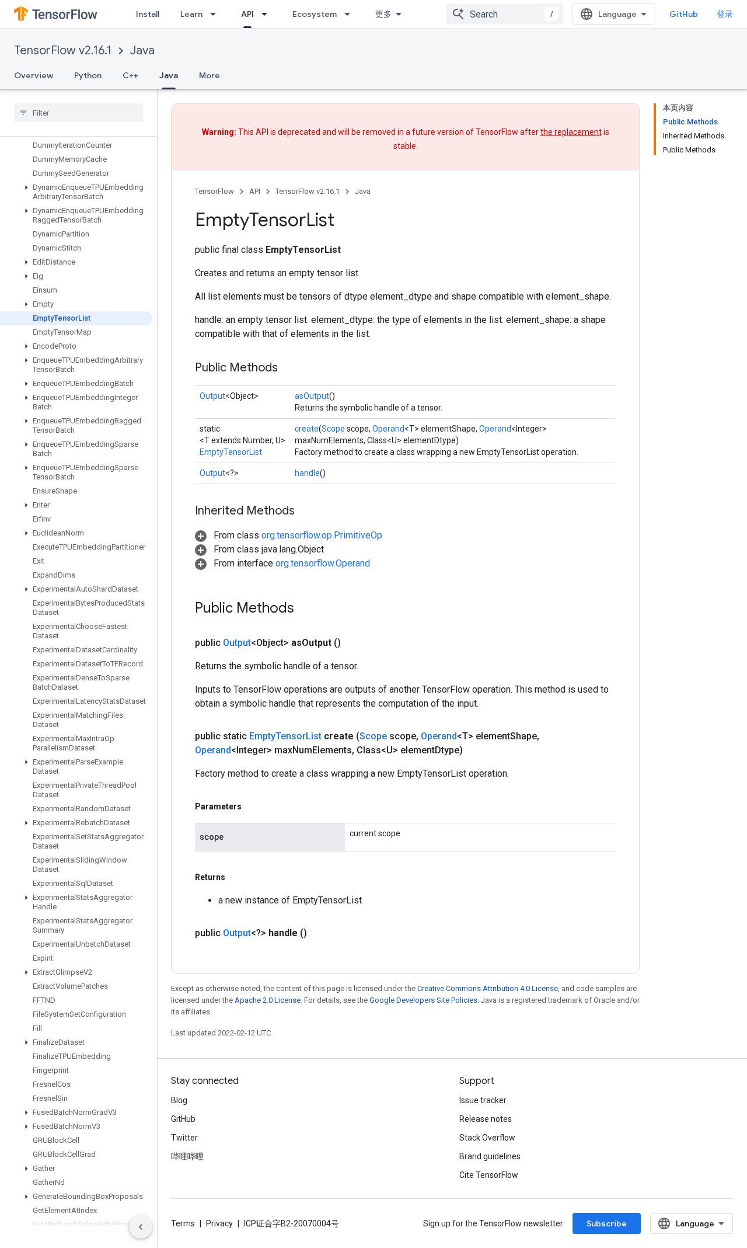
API (247, 14)
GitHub (683, 14)
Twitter (184, 1137)
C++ (130, 75)
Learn (191, 14)
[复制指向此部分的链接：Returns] (237, 877)
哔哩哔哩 (187, 1156)
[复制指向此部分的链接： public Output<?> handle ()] (321, 933)
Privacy (219, 1223)
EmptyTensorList (231, 452)
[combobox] (504, 14)
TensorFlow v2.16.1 (62, 50)
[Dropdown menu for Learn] (217, 14)
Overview (33, 75)
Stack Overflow (487, 1137)
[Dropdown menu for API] (268, 14)
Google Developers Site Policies (423, 1000)
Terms (183, 1223)
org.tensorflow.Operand (322, 563)
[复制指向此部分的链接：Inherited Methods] (306, 512)
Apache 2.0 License (268, 1000)
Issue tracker (483, 1100)
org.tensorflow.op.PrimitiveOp (321, 535)
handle (307, 473)
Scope (333, 428)
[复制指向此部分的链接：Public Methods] (289, 368)
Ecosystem (314, 14)
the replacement (571, 132)
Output (212, 396)
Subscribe (607, 1223)
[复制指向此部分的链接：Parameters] (253, 806)
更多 (383, 14)
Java (142, 50)
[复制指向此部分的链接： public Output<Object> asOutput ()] (354, 643)
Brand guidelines (490, 1156)
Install (147, 14)
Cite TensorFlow (488, 1175)
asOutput (312, 396)
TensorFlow (214, 191)
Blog (179, 1100)
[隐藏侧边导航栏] (140, 1227)
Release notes (485, 1119)
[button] (76, 192)
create (307, 428)
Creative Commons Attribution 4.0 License (487, 988)
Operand (388, 428)
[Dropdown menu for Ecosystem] (351, 14)
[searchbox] (78, 112)
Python (88, 75)
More (209, 75)
